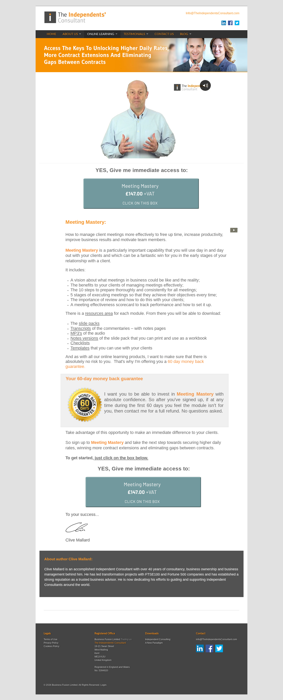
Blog (184, 34)
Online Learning (100, 34)
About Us (70, 34)
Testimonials (134, 34)
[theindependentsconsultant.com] (75, 21)
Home (51, 34)
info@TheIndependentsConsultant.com (216, 639)
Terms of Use (50, 639)
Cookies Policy (51, 646)
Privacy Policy (51, 643)
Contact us (164, 34)
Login (103, 685)
